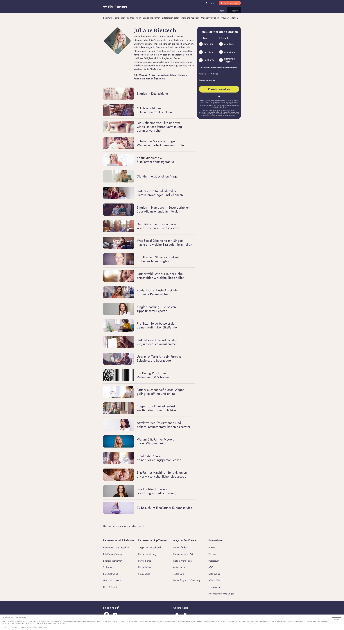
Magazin (234, 10)
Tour (222, 10)
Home (206, 3)
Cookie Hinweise (27, 627)
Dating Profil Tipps (182, 561)
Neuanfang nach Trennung (186, 580)
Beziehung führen (151, 18)
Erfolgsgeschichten (112, 561)
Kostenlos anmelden (229, 3)
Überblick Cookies (40, 627)
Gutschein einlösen (112, 580)
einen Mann (230, 52)
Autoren (126, 526)
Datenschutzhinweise (223, 110)
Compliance (214, 587)
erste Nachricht (181, 567)
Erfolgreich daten (170, 18)
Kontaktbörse (144, 567)
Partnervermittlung (147, 554)
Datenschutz (214, 574)
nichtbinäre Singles (229, 60)
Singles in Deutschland (149, 547)
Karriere (212, 554)
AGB (212, 110)
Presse (211, 547)
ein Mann (208, 52)
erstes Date (178, 574)
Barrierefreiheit (110, 574)
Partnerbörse (144, 561)
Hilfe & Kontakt (110, 587)
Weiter (336, 619)
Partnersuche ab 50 (183, 554)
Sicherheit (108, 567)
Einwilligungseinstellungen (221, 593)
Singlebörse (144, 574)
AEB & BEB (214, 580)
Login (213, 3)
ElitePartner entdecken (114, 18)
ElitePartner (107, 526)
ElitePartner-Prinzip (112, 554)
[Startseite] (115, 6)
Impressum (213, 561)
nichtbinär (209, 60)
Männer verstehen (210, 18)
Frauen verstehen (229, 18)
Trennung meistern (190, 18)
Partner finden (134, 18)
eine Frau (208, 44)
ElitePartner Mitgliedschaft (116, 547)
